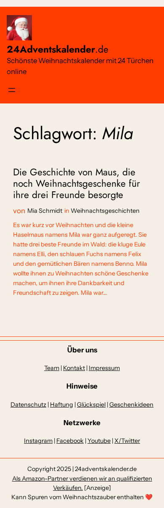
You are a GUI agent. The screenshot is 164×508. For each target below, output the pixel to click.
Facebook (70, 440)
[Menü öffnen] (12, 90)
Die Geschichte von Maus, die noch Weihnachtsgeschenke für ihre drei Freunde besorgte (76, 184)
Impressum (104, 368)
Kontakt (74, 368)
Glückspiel (91, 404)
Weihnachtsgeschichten (105, 210)
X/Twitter (127, 440)
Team (51, 368)
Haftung (61, 404)
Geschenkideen (131, 404)
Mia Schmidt (44, 210)
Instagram (38, 440)
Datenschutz (28, 404)
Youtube (99, 440)
